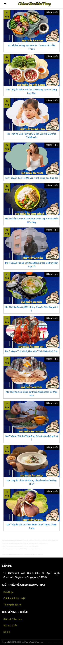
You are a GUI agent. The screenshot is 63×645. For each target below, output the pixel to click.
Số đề (6, 632)
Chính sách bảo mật (14, 598)
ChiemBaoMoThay (34, 4)
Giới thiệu (8, 592)
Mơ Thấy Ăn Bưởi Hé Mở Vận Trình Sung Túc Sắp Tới (31, 178)
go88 (45, 642)
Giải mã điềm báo (12, 619)
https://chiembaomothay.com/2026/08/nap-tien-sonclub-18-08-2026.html (25, 543)
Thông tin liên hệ (12, 604)
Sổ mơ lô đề (52, 12)
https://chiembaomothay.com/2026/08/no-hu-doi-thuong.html (20, 546)
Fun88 (55, 642)
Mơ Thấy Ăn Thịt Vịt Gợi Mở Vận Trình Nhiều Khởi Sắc (31, 351)
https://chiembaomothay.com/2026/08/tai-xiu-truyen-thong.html (21, 549)
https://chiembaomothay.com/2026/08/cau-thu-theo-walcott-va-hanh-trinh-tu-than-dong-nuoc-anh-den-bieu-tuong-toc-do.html (30, 540)
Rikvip (50, 642)
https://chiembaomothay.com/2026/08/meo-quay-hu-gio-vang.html (22, 554)
